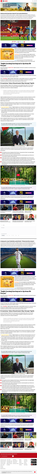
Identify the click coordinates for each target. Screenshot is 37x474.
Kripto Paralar (21, 463)
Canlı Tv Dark (8, 459)
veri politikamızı (4, 472)
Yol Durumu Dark (2, 463)
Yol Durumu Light (2, 462)
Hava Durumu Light (3, 459)
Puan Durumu (15, 462)
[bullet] (13, 235)
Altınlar (20, 459)
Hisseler (20, 462)
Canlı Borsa (14, 459)
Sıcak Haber (26, 464)
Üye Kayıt (1, 467)
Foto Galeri (25, 459)
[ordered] (12, 235)
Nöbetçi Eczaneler (9, 463)
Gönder (3, 235)
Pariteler (20, 464)
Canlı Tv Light (2, 464)
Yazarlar (25, 462)
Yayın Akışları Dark (9, 462)
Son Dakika (8, 464)
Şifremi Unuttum (2, 468)
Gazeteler (25, 463)
